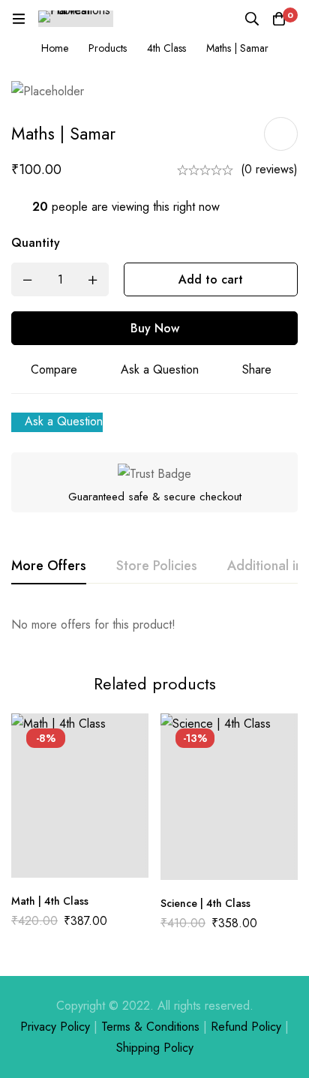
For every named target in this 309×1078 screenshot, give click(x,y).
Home (54, 48)
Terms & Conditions (150, 1026)
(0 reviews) (269, 169)
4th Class (166, 48)
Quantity (35, 242)
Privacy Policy (55, 1026)
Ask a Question (160, 369)
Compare (54, 369)
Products (107, 48)
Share (257, 369)
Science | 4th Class (205, 903)
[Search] (252, 18)
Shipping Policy (155, 1047)
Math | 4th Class (49, 900)
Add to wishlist (281, 134)
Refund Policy (246, 1026)
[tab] (48, 566)
